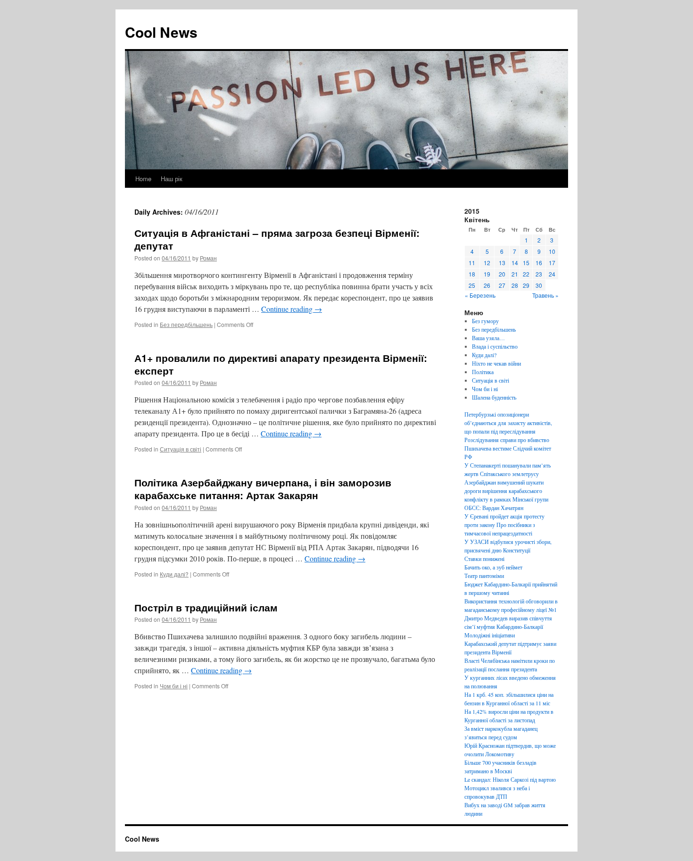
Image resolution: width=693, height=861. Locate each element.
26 (487, 285)
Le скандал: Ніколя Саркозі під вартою (510, 779)
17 (552, 263)
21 (515, 274)
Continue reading (291, 309)
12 (487, 263)
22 (526, 274)
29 (526, 285)
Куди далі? (174, 574)
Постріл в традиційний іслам (206, 607)
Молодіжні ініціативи (489, 635)
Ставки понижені (484, 558)
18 (472, 274)
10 (552, 251)
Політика (483, 372)
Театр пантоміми (484, 575)
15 (526, 263)
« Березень (480, 295)
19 (487, 274)
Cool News (161, 32)
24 (552, 274)
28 (515, 285)
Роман (208, 258)
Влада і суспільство (495, 346)
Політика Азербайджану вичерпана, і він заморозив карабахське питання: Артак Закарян (262, 488)
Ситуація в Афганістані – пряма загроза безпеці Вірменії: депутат (277, 239)
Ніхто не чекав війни (496, 363)
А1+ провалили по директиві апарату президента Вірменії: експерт (280, 364)
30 (539, 285)
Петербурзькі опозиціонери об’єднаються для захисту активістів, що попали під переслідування (508, 422)
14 (515, 263)
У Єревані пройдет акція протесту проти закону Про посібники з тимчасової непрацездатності (504, 524)
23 (539, 274)
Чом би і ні (174, 686)
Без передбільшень (186, 324)
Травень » (545, 295)
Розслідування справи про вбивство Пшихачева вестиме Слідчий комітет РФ (507, 448)
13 (502, 263)
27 (502, 285)
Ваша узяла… (488, 338)
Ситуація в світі (180, 449)
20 (502, 274)
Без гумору (485, 321)
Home (143, 178)
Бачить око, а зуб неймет (493, 567)
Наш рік (171, 178)
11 (472, 263)
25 (472, 285)
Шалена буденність (494, 397)
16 (539, 263)
